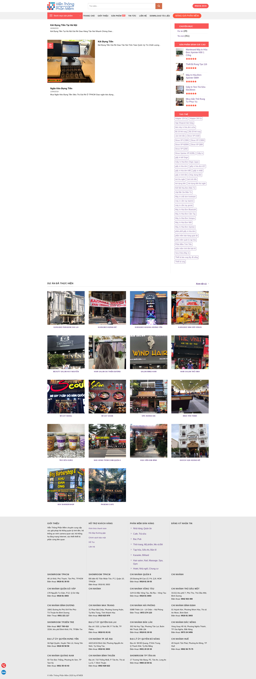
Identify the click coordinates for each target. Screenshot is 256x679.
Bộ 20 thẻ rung (195, 132)
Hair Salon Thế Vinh (190, 371)
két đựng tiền (180, 184)
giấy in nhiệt (198, 171)
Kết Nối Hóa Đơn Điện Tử (185, 188)
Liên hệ (143, 16)
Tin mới (180, 36)
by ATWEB (78, 675)
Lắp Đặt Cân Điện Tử (183, 192)
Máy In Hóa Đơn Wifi (183, 223)
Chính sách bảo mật (97, 538)
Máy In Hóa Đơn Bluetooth (185, 210)
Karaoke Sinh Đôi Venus (190, 327)
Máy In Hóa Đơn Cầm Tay (185, 214)
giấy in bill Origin (181, 157)
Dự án (180, 31)
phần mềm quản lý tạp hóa (185, 240)
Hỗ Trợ (92, 542)
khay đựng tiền (195, 175)
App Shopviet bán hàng (184, 123)
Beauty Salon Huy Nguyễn (66, 371)
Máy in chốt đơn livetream (185, 197)
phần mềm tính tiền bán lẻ (185, 249)
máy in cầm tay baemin (184, 201)
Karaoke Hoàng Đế (107, 327)
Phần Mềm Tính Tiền (183, 244)
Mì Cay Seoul (66, 416)
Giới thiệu (103, 16)
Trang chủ (89, 16)
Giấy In (200, 153)
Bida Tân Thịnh (190, 416)
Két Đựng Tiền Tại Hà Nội (63, 25)
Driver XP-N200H (182, 145)
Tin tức (132, 16)
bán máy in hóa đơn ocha (185, 127)
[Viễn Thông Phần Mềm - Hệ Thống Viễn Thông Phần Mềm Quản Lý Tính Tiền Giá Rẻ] (65, 6)
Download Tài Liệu (160, 16)
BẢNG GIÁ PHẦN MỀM (187, 16)
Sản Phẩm (116, 16)
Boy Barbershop (66, 504)
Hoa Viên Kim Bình (148, 460)
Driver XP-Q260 (181, 149)
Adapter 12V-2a (181, 119)
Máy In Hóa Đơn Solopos (185, 218)
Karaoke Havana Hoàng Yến (148, 327)
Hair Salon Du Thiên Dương (107, 371)
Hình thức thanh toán (98, 528)
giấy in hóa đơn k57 (197, 166)
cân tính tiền (180, 136)
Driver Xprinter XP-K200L (185, 153)
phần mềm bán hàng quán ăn (186, 236)
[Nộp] (158, 6)
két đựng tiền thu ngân (197, 184)
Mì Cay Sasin (107, 416)
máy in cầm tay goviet (184, 205)
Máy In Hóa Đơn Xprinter (185, 227)
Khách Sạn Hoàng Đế (190, 460)
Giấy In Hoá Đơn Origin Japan (187, 162)
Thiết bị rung (180, 262)
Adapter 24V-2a (196, 119)
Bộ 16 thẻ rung (181, 132)
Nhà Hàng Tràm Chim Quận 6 (107, 460)
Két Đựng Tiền (105, 41)
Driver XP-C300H (197, 140)
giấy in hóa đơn (181, 166)
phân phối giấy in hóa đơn (185, 231)
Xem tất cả (201, 284)
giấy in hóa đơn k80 (183, 171)
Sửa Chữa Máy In (182, 253)
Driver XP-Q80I (197, 145)
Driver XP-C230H (182, 140)
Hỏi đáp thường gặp (97, 533)
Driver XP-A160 (193, 136)
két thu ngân (180, 179)
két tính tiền (192, 179)
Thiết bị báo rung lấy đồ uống (186, 257)
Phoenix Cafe (107, 504)
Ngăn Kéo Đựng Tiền (61, 88)
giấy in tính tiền (181, 175)
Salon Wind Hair (149, 371)
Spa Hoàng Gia (149, 416)
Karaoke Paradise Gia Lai (66, 327)
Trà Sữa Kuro (66, 460)
